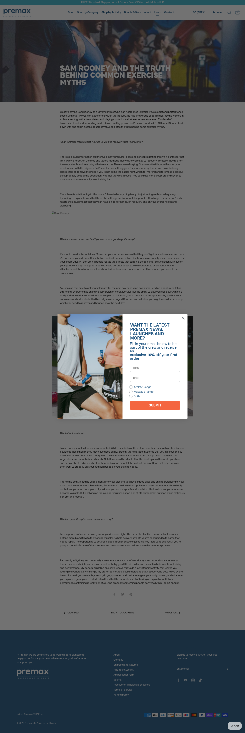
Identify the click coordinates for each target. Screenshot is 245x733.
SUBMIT (155, 405)
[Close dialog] (183, 318)
